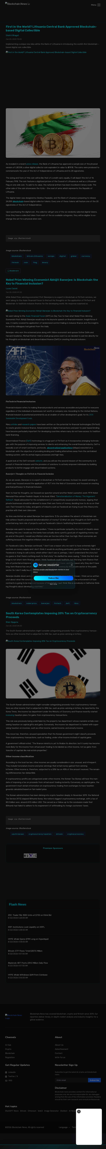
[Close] (72, 565)
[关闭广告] (79, 1111)
